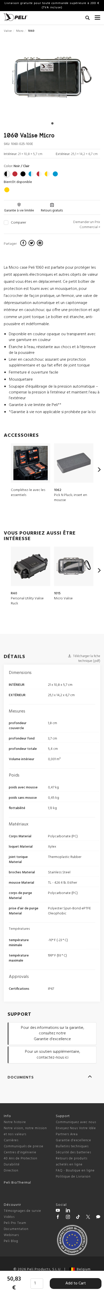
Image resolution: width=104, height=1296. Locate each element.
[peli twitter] (88, 1217)
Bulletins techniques (72, 1146)
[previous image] (18, 79)
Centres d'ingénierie (20, 1152)
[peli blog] (98, 1217)
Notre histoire (15, 1122)
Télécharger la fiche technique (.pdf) (86, 659)
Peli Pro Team (15, 1223)
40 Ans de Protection (20, 1158)
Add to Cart (75, 1283)
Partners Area (67, 1134)
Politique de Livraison (73, 1176)
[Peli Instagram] (68, 1217)
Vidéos (9, 1217)
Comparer (18, 222)
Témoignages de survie (22, 1211)
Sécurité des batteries (73, 1152)
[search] (87, 18)
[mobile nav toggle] (97, 16)
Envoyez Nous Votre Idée (76, 1128)
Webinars (11, 1235)
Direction (11, 1170)
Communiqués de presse (23, 1146)
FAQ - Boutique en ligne (75, 1170)
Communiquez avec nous (76, 1122)
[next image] (86, 79)
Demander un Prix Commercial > (86, 224)
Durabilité (12, 1164)
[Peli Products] (58, 1217)
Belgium (83, 1269)
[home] (16, 17)
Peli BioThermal (17, 1183)
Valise (8, 31)
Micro (19, 31)
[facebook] (24, 243)
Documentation (16, 1229)
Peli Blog (11, 1241)
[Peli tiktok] (78, 1217)
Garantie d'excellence (73, 1140)
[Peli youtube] (58, 1211)
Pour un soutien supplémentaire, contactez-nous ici (52, 1054)
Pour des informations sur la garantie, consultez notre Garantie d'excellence (52, 1034)
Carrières (11, 1140)
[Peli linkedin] (68, 1211)
